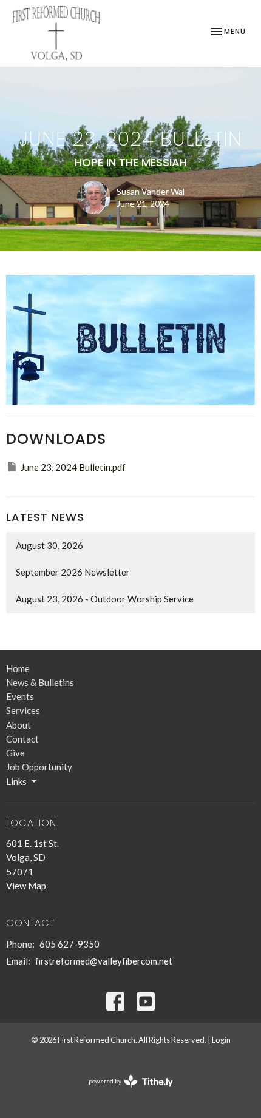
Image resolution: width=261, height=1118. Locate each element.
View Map (26, 885)
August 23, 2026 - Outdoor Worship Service (105, 598)
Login (221, 1040)
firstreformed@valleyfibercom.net (103, 960)
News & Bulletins (40, 682)
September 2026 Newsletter (73, 572)
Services (23, 710)
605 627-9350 (69, 943)
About (18, 724)
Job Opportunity (39, 766)
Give (15, 752)
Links (16, 781)
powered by (125, 1091)
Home (18, 668)
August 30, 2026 (49, 545)
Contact (22, 738)
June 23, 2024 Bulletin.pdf (73, 467)
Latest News (45, 517)
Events (20, 696)
